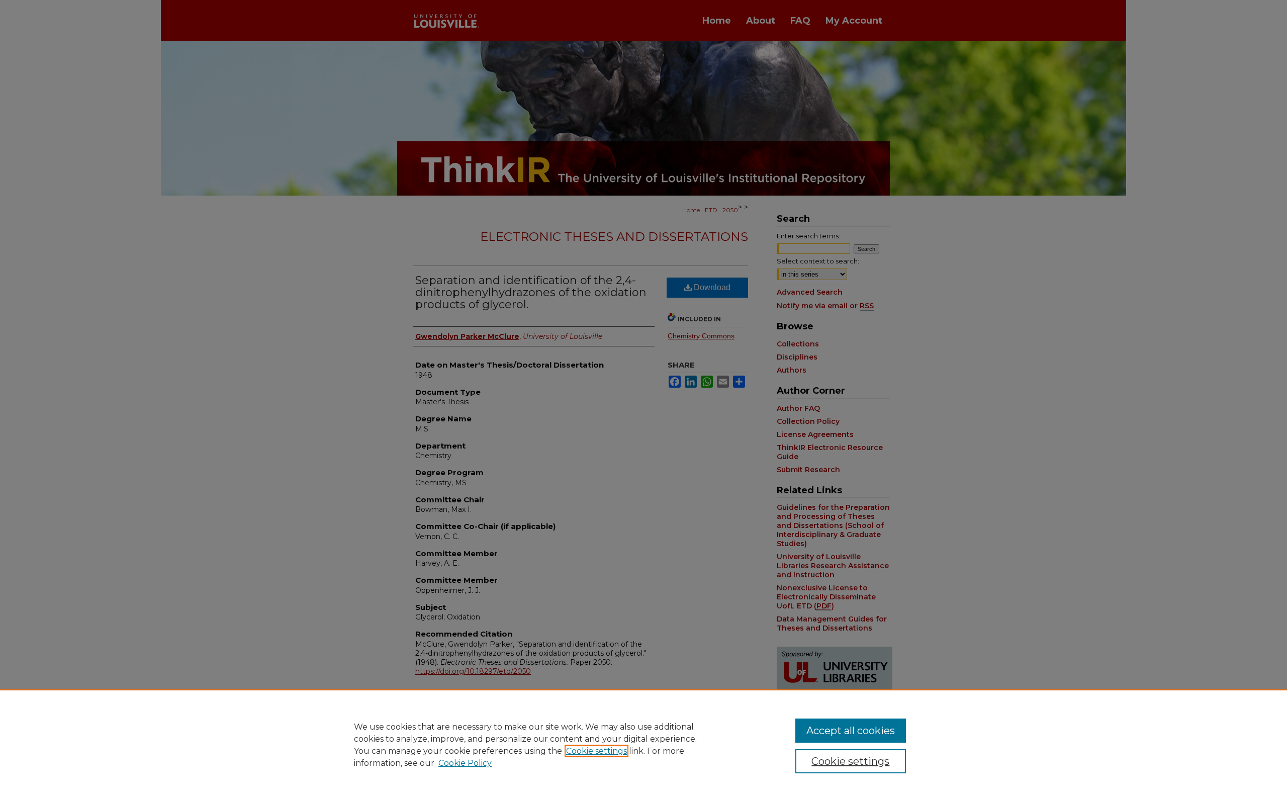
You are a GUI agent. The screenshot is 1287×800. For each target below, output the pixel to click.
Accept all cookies (850, 731)
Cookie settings (596, 751)
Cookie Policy (465, 763)
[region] (643, 744)
